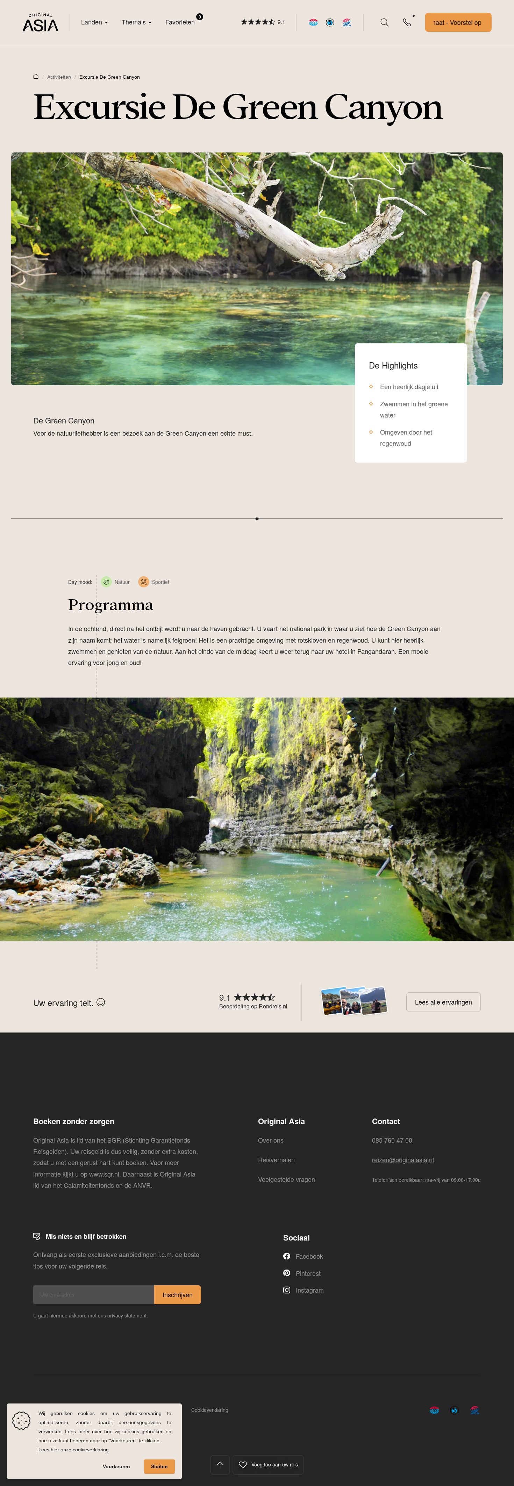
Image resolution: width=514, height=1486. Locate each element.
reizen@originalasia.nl (403, 1159)
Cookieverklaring (209, 1409)
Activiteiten (59, 77)
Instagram (310, 1289)
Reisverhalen (276, 1159)
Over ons (271, 1139)
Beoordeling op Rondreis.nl (253, 1006)
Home (36, 76)
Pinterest (308, 1273)
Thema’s (134, 21)
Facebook (309, 1255)
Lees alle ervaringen (443, 1001)
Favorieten (183, 20)
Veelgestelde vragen (286, 1179)
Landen (91, 21)
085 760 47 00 (392, 1139)
